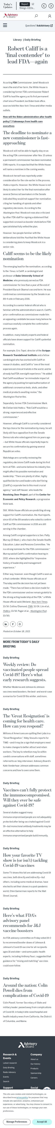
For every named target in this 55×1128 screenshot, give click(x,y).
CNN (30, 607)
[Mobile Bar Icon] (5, 25)
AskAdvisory (43, 26)
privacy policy (22, 1097)
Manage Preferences (16, 1122)
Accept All (42, 1122)
